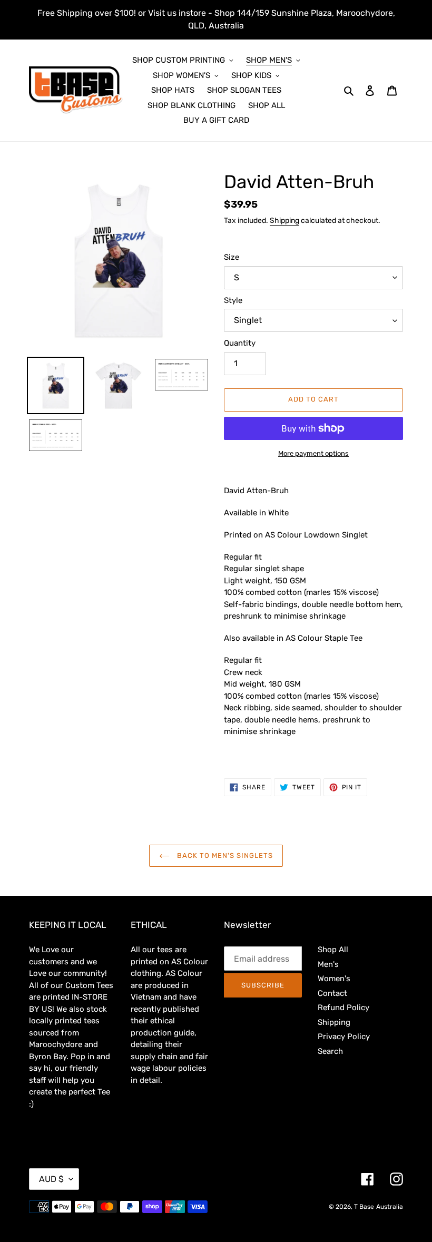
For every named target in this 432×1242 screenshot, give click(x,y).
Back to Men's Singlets (224, 855)
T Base (364, 1206)
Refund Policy (343, 1007)
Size (231, 257)
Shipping (284, 220)
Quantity (240, 343)
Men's (328, 964)
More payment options (313, 453)
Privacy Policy (344, 1036)
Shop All (333, 949)
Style (233, 300)
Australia (389, 1206)
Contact (332, 993)
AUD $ (51, 1179)
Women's (334, 978)
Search (330, 1051)
